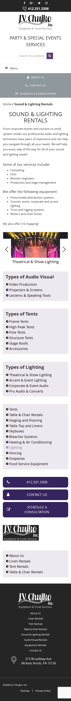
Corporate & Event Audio (28, 385)
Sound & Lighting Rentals (35, 634)
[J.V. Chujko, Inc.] (35, 22)
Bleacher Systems (23, 436)
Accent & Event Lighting (28, 380)
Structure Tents (21, 337)
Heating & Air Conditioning (30, 442)
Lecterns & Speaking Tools (30, 295)
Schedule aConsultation (36, 509)
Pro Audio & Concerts (26, 391)
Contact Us (38, 85)
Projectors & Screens (25, 290)
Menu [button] (14, 68)
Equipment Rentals (35, 645)
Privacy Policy (43, 690)
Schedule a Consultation (38, 93)
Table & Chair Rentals (26, 414)
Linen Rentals (20, 561)
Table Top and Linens (26, 425)
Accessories (18, 348)
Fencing (15, 453)
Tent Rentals (19, 566)
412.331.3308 (38, 8)
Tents (13, 409)
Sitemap (25, 690)
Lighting (15, 447)
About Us (37, 77)
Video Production (23, 284)
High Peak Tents (21, 327)
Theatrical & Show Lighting (30, 375)
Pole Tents (17, 332)
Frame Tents (19, 321)
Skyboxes (16, 431)
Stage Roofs (18, 343)
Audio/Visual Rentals (35, 640)
